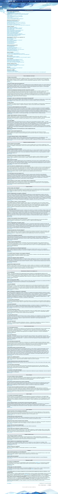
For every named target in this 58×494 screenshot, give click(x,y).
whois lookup (26, 474)
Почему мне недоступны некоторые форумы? (14, 31)
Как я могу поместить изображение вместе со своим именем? (16, 23)
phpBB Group (38, 462)
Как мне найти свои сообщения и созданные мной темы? (15, 62)
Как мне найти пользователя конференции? (13, 61)
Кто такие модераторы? (10, 46)
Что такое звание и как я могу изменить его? (13, 24)
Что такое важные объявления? (12, 40)
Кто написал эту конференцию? (12, 70)
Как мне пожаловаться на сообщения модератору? (14, 33)
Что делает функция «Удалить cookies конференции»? (15, 18)
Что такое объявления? (10, 41)
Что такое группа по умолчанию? (12, 50)
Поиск (50, 3)
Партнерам (38, 1)
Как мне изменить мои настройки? (12, 20)
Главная (19, 1)
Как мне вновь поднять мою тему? (12, 35)
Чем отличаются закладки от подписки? (13, 64)
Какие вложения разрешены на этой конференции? (14, 67)
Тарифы (43, 1)
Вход (8, 3)
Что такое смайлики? (10, 39)
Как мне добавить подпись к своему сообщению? (14, 28)
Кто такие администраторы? (11, 45)
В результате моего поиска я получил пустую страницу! (15, 60)
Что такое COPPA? (10, 17)
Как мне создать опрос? (10, 29)
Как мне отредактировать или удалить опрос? (14, 30)
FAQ (47, 3)
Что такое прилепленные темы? (12, 42)
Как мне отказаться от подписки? (12, 65)
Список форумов (9, 8)
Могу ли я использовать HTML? (11, 38)
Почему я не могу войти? (11, 12)
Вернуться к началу (9, 88)
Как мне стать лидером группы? (12, 48)
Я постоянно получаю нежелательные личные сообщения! (16, 53)
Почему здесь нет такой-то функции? (12, 71)
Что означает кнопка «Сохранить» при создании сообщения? (16, 34)
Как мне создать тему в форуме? (12, 27)
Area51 (32, 468)
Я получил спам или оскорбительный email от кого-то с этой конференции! (18, 54)
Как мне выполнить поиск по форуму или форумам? (15, 59)
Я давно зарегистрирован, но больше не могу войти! (15, 16)
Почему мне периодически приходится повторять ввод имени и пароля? (18, 13)
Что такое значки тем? (10, 43)
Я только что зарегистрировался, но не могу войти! (14, 15)
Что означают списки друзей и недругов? (13, 56)
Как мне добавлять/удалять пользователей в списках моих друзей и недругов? (18, 57)
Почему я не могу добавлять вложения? (13, 32)
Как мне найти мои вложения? (11, 68)
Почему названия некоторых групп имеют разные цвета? (15, 49)
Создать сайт (25, 1)
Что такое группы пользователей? (12, 47)
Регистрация (12, 3)
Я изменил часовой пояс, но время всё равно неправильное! (16, 22)
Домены (32, 1)
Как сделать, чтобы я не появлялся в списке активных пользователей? (17, 14)
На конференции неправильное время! (13, 21)
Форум (49, 1)
